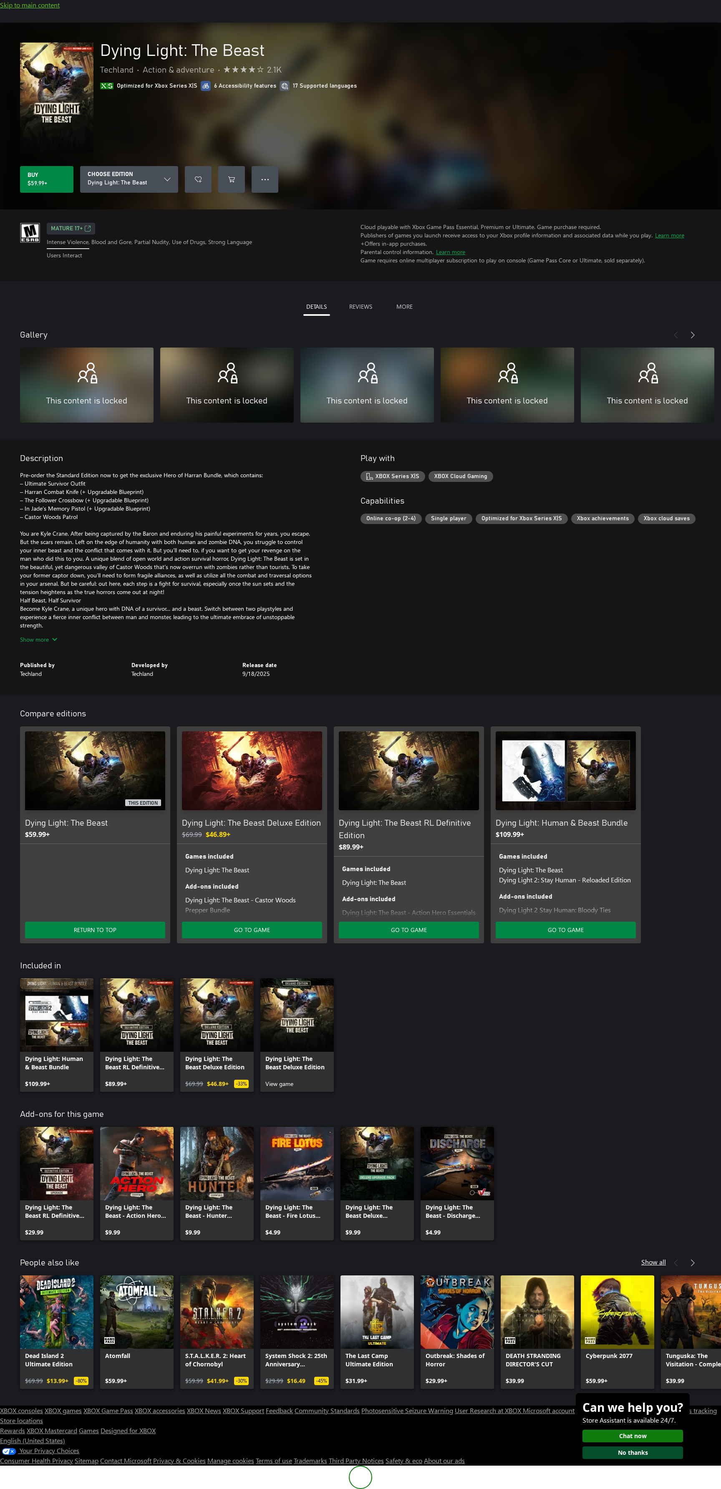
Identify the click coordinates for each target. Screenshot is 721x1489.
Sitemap (86, 1460)
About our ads (444, 1460)
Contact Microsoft (125, 1460)
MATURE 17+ (67, 229)
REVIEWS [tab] (360, 306)
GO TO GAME (252, 930)
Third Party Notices (356, 1460)
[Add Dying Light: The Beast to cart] (231, 179)
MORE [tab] (404, 306)
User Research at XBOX (489, 1410)
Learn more (669, 235)
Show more (34, 639)
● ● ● (265, 179)
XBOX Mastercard (52, 1430)
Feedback (279, 1410)
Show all (653, 1261)
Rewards (12, 1430)
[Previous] (676, 335)
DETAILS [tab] (316, 306)
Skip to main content (30, 4)
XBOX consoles (21, 1410)
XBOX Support (243, 1410)
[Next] (692, 335)
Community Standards (327, 1410)
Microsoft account (549, 1410)
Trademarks (310, 1460)
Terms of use (274, 1460)
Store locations (21, 1420)
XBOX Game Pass (108, 1410)
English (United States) (32, 1440)
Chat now (633, 1436)
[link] (56, 1035)
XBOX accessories (160, 1410)
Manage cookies (230, 1460)
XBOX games (63, 1410)
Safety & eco (404, 1460)
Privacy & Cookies (179, 1460)
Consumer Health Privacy (36, 1460)
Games (89, 1430)
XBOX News (204, 1410)
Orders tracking (694, 1410)
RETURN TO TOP (95, 930)
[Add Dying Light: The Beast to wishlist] (198, 179)
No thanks (633, 1452)
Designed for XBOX (128, 1430)
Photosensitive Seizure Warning (407, 1410)
